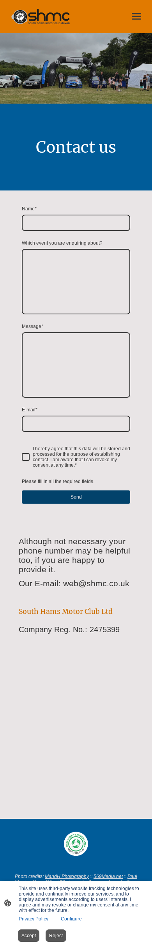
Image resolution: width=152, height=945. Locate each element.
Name (29, 209)
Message (32, 326)
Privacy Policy (33, 919)
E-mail (29, 410)
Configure (71, 919)
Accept (28, 935)
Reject (56, 935)
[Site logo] (41, 16)
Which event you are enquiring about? (62, 243)
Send (76, 497)
